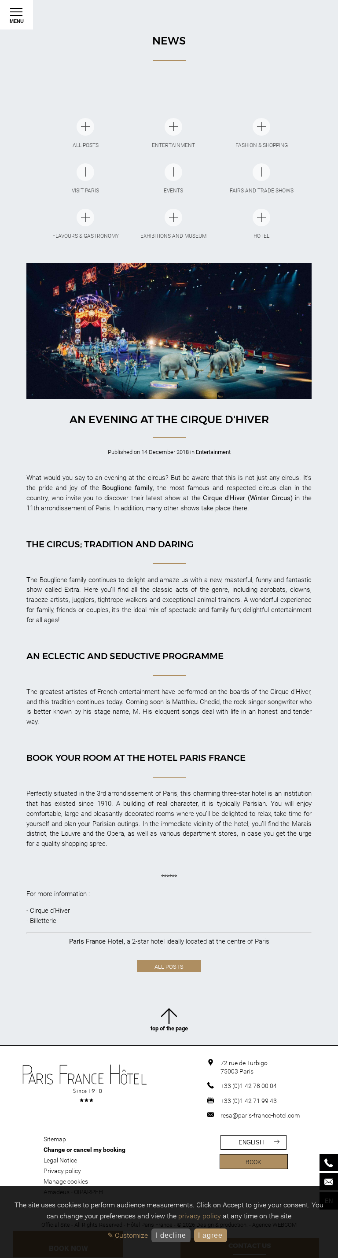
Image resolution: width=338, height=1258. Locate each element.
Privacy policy (62, 1170)
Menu (17, 21)
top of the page (169, 1028)
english (251, 1142)
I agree (210, 1235)
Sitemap (55, 1139)
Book (253, 1162)
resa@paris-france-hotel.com (260, 1115)
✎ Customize (127, 1235)
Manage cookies (66, 1181)
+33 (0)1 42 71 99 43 (248, 1100)
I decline (171, 1235)
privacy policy (199, 1216)
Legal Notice (60, 1160)
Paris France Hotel (96, 941)
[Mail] (329, 1181)
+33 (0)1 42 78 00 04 (248, 1085)
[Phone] (329, 1162)
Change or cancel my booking (84, 1149)
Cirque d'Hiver (50, 911)
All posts (169, 966)
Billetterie (43, 921)
